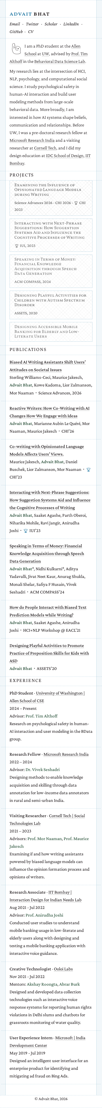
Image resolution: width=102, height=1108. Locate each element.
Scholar (51, 23)
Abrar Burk (69, 984)
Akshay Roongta (42, 984)
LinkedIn (71, 23)
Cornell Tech (45, 147)
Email (15, 23)
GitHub (16, 31)
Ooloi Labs (63, 968)
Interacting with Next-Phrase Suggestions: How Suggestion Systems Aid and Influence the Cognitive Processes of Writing (50, 500)
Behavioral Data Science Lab (59, 61)
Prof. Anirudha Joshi (44, 915)
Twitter (32, 23)
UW (45, 53)
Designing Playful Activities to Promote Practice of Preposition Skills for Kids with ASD (49, 653)
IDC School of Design (65, 155)
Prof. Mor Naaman (44, 838)
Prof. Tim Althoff (41, 716)
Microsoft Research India (32, 140)
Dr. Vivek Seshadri (43, 769)
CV (30, 31)
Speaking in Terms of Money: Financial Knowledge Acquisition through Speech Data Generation (47, 553)
